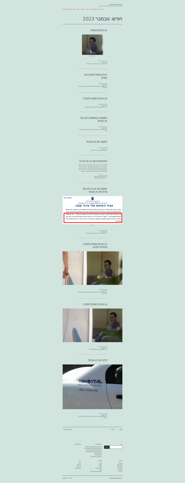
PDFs (101, 466)
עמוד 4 (112, 429)
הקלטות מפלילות (93, 9)
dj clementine (103, 349)
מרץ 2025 (120, 463)
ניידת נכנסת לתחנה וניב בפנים (96, 456)
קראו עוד (83, 171)
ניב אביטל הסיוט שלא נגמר (115, 4)
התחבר (79, 463)
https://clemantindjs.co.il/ (94, 86)
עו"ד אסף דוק (80, 416)
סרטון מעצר (101, 9)
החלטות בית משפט (81, 9)
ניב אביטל (94, 63)
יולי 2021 (120, 471)
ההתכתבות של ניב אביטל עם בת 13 (100, 177)
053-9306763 (103, 86)
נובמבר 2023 (119, 464)
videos (103, 84)
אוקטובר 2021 (119, 469)
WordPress (65, 478)
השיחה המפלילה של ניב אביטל (69, 9)
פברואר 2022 (119, 466)
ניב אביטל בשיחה (98, 30)
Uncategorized (99, 468)
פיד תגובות (79, 466)
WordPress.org (78, 468)
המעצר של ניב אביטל (96, 141)
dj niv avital (104, 63)
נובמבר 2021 (119, 468)
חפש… (121, 444)
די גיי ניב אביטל (98, 63)
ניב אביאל (99, 349)
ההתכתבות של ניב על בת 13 (93, 161)
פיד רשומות (79, 464)
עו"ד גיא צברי (103, 293)
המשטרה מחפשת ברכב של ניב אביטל (99, 129)
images (102, 231)
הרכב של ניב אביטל (97, 360)
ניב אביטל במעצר (89, 63)
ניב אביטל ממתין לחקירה (95, 98)
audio (103, 62)
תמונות (87, 9)
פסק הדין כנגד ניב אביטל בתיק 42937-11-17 (93, 446)
